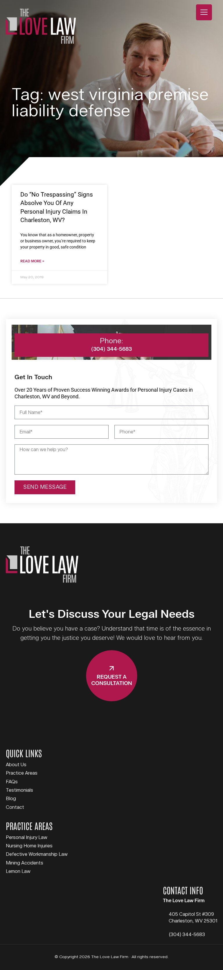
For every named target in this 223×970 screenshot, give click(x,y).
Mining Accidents (24, 863)
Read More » (32, 261)
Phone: (111, 341)
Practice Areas (21, 773)
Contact (15, 807)
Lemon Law (18, 871)
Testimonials (19, 790)
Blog (11, 798)
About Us (16, 764)
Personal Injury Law (26, 837)
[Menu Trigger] (204, 12)
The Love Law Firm (41, 26)
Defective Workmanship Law (37, 854)
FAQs (12, 781)
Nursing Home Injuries (29, 845)
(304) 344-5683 (187, 934)
